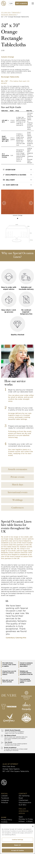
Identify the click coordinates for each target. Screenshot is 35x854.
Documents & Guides (16, 175)
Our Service (12, 185)
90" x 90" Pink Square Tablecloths (16, 771)
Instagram (5, 800)
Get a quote (21, 3)
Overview (10, 170)
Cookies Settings (17, 839)
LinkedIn (4, 796)
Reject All (17, 845)
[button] (10, 3)
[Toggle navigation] (33, 3)
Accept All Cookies (17, 850)
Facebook (5, 798)
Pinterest (4, 802)
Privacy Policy (6, 819)
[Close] (33, 826)
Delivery (10, 180)
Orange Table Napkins (11, 769)
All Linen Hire (5, 12)
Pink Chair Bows (9, 766)
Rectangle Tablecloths (8, 14)
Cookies (4, 822)
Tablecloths (16, 12)
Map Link (22, 808)
